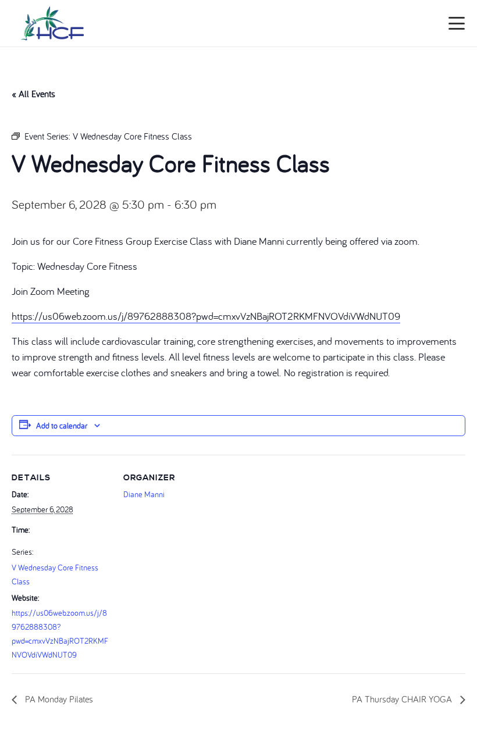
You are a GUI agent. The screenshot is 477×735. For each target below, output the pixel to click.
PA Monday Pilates (58, 699)
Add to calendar (61, 425)
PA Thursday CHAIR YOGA (403, 699)
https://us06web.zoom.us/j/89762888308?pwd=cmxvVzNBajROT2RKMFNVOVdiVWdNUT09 (206, 316)
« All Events (33, 93)
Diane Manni (144, 494)
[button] (457, 23)
